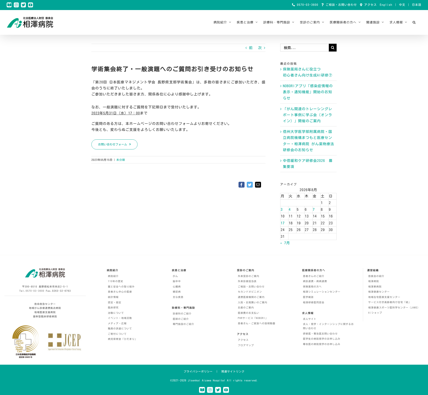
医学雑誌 (308, 297)
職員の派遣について (120, 328)
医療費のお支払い (248, 313)
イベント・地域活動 (120, 318)
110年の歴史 (115, 281)
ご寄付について (117, 334)
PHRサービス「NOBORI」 (253, 318)
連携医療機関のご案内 (251, 297)
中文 (402, 4)
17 (283, 223)
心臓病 (177, 286)
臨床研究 (113, 307)
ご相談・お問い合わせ (340, 4)
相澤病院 (373, 281)
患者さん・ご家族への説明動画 (256, 323)
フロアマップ (246, 345)
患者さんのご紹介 (313, 276)
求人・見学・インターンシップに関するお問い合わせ (328, 326)
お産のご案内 (246, 307)
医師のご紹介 (181, 319)
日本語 (416, 4)
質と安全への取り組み (121, 286)
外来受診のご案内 (248, 276)
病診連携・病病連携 (315, 281)
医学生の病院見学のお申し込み (321, 338)
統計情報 (113, 297)
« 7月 (285, 243)
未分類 (120, 159)
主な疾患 (178, 297)
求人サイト (309, 319)
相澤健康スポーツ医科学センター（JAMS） (394, 307)
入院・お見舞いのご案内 (252, 302)
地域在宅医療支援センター (384, 297)
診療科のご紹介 (182, 313)
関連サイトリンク (233, 371)
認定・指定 (114, 302)
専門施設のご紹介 (183, 324)
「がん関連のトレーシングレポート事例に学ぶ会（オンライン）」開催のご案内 (307, 115)
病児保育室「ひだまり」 (122, 339)
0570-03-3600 (306, 4)
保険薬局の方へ (312, 286)
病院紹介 (113, 276)
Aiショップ (375, 312)
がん (175, 276)
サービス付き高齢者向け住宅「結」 (389, 302)
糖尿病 (177, 291)
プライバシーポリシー (198, 371)
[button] (414, 22)
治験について (116, 313)
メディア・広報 (117, 323)
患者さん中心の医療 (120, 291)
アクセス (369, 4)
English (386, 4)
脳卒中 (177, 281)
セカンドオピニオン (250, 291)
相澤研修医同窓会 (313, 302)
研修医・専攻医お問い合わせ (320, 333)
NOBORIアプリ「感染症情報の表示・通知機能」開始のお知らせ (308, 92)
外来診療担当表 (247, 281)
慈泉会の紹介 (376, 276)
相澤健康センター (379, 291)
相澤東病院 (375, 286)
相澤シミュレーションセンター (321, 291)
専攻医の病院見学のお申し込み (321, 344)
